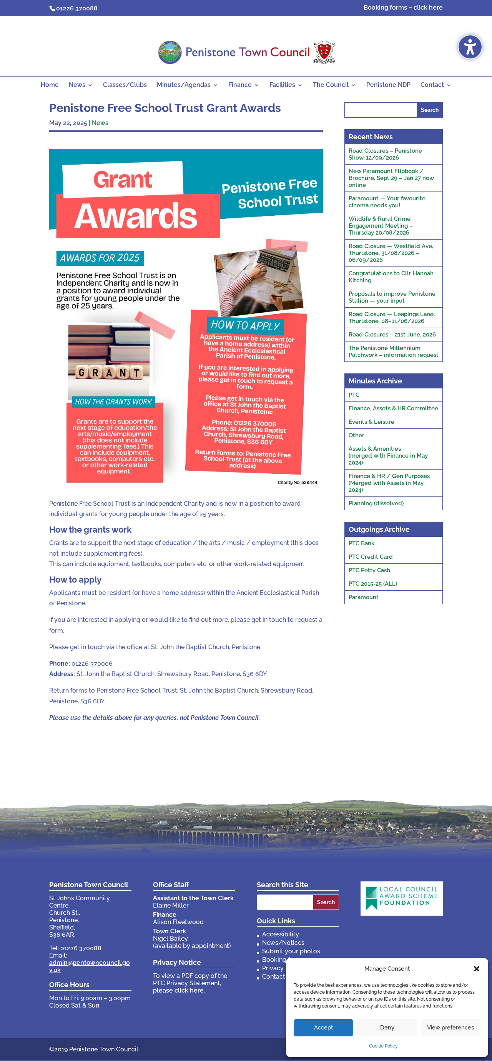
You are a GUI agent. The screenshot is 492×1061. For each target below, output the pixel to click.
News (77, 85)
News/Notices (283, 942)
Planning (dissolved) (376, 503)
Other (356, 435)
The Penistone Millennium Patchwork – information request (394, 351)
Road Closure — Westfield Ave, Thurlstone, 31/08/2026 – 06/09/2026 (391, 253)
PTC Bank (361, 543)
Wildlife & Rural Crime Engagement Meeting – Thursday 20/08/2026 (381, 225)
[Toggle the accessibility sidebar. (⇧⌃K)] (470, 47)
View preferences (450, 1027)
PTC (354, 394)
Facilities (282, 85)
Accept (323, 1027)
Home (50, 85)
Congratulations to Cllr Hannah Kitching (391, 277)
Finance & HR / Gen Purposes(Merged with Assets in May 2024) (389, 483)
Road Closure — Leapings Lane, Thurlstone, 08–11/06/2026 (392, 318)
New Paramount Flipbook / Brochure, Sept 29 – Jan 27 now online (391, 178)
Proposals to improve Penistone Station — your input (392, 297)
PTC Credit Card (371, 556)
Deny (387, 1027)
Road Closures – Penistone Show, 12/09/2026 (385, 154)
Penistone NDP (388, 85)
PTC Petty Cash (369, 570)
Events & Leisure (371, 421)
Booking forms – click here (403, 8)
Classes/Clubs (125, 85)
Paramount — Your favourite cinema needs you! (387, 202)
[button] (476, 969)
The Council (331, 85)
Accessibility (280, 934)
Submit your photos (291, 951)
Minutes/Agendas (184, 85)
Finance (240, 85)
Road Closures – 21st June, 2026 (392, 334)
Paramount (364, 597)
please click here (178, 990)
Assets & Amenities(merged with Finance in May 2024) (388, 455)
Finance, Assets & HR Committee (393, 408)
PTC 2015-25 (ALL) (373, 583)
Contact (432, 85)
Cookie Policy (383, 1046)
